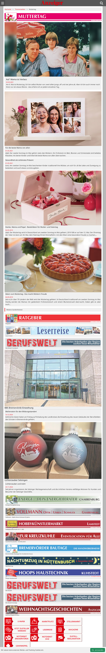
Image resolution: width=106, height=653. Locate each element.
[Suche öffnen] (102, 3)
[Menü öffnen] (2, 3)
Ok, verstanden (98, 650)
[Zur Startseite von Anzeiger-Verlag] (52, 3)
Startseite (8, 9)
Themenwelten (20, 9)
